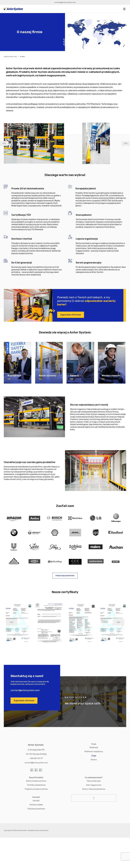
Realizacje (94, 747)
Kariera (94, 760)
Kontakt (36, 801)
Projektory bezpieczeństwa (36, 789)
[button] (124, 9)
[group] (34, 143)
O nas (94, 756)
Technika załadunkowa (36, 785)
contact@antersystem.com (65, 2)
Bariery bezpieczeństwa (36, 781)
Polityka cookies (36, 805)
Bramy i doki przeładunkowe (93, 789)
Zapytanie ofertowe (70, 315)
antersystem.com (10, 56)
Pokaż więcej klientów (65, 576)
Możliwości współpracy (94, 751)
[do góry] (93, 798)
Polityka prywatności (36, 809)
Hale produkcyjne (94, 781)
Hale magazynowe (93, 785)
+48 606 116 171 (36, 758)
